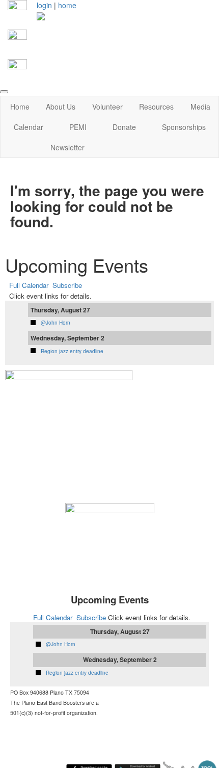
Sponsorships (184, 127)
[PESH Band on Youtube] (17, 68)
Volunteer (107, 106)
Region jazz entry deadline (72, 351)
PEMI (78, 127)
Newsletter (67, 147)
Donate (124, 127)
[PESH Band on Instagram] (17, 38)
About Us (60, 106)
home (67, 5)
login (44, 5)
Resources (156, 106)
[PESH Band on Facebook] (17, 9)
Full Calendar (28, 285)
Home (20, 106)
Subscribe (67, 285)
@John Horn (55, 322)
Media (200, 106)
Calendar (28, 127)
